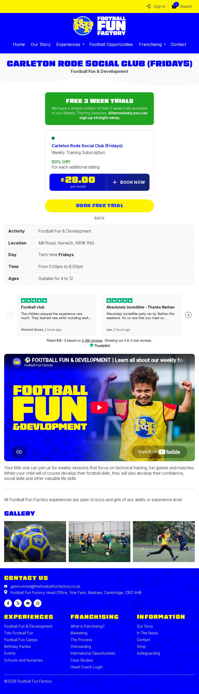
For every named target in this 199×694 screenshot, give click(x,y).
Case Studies (81, 660)
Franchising (150, 44)
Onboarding (80, 646)
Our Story (41, 44)
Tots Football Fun (18, 633)
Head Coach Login (86, 667)
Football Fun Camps (21, 639)
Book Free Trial (99, 206)
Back (99, 218)
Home (19, 44)
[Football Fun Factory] (99, 26)
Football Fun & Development (28, 626)
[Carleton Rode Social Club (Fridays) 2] (99, 542)
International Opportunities (92, 653)
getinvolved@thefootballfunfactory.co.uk (45, 586)
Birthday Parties (17, 646)
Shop (141, 646)
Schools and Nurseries (23, 660)
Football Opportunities (111, 44)
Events (10, 653)
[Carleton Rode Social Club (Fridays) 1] (35, 542)
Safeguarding (148, 653)
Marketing (78, 633)
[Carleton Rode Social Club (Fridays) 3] (164, 542)
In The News (147, 633)
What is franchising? (87, 626)
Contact (178, 44)
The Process (81, 639)
